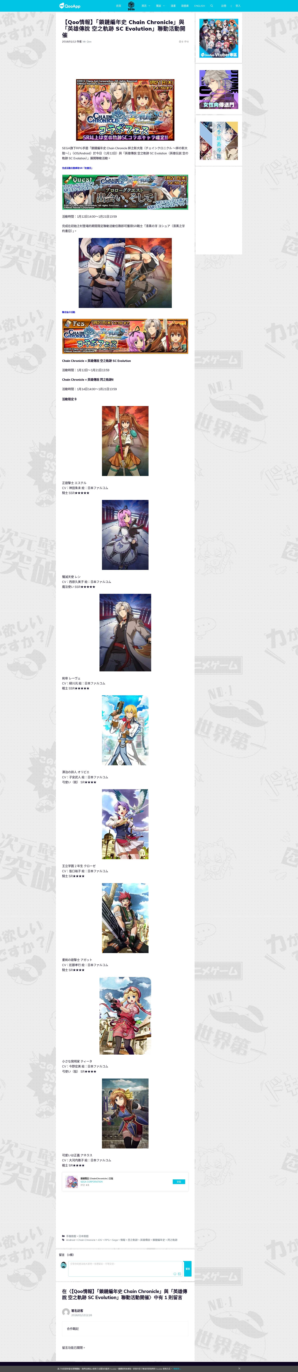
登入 (238, 5)
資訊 (144, 5)
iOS (100, 1239)
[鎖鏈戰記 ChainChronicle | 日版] (125, 1181)
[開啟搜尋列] (212, 5)
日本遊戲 (83, 1236)
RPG (107, 1239)
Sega (115, 1239)
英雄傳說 (145, 1239)
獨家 (158, 5)
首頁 (118, 5)
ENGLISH (199, 5)
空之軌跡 (133, 1239)
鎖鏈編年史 (159, 1239)
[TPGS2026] (131, 6)
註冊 (223, 5)
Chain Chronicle (86, 1239)
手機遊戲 (71, 1236)
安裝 (179, 1181)
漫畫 (173, 5)
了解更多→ (176, 1369)
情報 (122, 1239)
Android (70, 1239)
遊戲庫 (185, 5)
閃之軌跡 (172, 1239)
